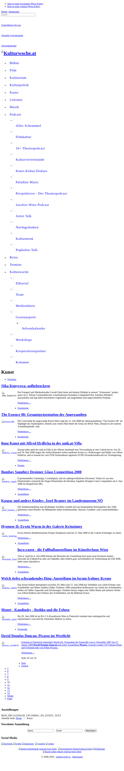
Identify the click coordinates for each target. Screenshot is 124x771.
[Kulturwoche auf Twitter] (17, 743)
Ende (9, 698)
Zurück (24, 666)
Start (23, 663)
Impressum (77, 757)
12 (8, 687)
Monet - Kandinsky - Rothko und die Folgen (35, 610)
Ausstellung (23, 494)
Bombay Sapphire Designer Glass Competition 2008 (41, 472)
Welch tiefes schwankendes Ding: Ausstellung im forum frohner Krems (56, 578)
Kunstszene (23, 408)
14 (8, 693)
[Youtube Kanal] (50, 743)
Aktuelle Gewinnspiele (12, 35)
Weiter (10, 696)
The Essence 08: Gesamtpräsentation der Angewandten (43, 414)
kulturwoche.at (63, 757)
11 (8, 685)
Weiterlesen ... (24, 403)
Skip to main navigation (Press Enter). (25, 3)
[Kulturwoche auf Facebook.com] (6, 743)
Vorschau (11, 379)
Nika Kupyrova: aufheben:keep (25, 386)
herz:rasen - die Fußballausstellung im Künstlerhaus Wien (63, 550)
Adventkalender (8, 45)
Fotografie (22, 629)
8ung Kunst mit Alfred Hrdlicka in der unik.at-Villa (41, 443)
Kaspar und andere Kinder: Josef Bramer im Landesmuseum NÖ (52, 501)
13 (8, 690)
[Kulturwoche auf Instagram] (28, 743)
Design (21, 465)
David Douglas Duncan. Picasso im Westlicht (35, 636)
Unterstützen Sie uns (11, 25)
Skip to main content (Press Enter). (23, 6)
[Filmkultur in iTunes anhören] (99, 749)
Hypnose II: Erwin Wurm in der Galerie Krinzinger (41, 526)
